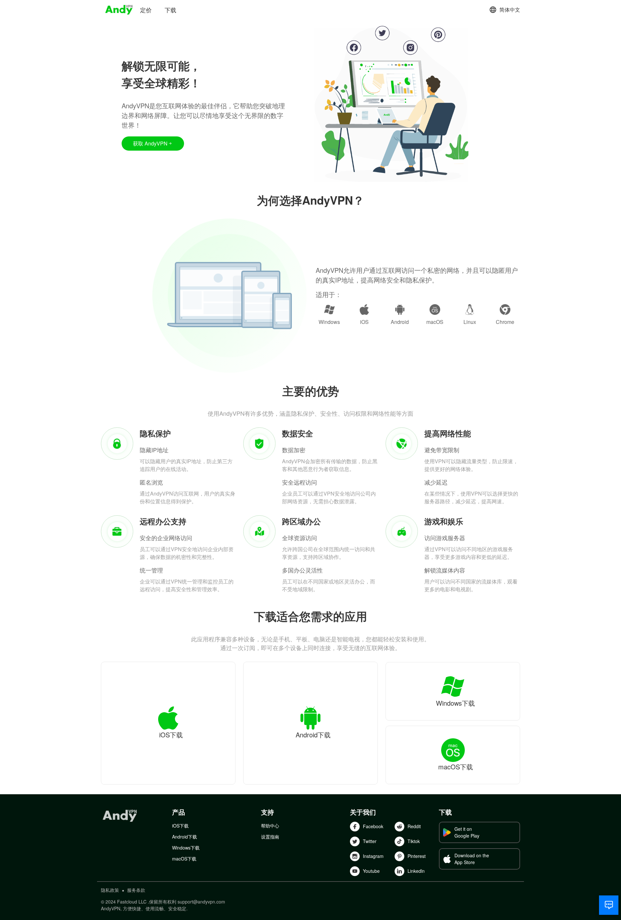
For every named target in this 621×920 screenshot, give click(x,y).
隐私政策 (110, 890)
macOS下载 (184, 858)
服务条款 (136, 890)
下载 (170, 9)
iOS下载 (180, 825)
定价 (146, 9)
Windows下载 (186, 847)
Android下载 (184, 836)
